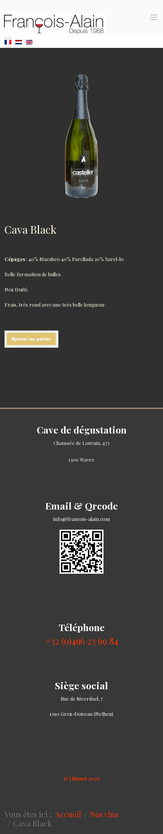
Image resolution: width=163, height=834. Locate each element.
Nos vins (104, 814)
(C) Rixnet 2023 (82, 778)
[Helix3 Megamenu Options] (153, 17)
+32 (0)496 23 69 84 (81, 641)
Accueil (68, 814)
